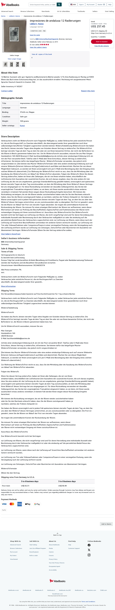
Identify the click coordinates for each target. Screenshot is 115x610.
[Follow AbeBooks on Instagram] (89, 555)
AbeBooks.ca (79, 590)
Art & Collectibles (63, 11)
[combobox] (43, 4)
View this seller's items (38, 47)
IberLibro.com (91, 590)
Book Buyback (34, 552)
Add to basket (102, 41)
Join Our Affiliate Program (38, 548)
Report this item (88, 91)
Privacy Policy (53, 559)
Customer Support (74, 548)
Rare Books (46, 11)
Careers (51, 552)
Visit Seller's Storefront (10, 234)
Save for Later (35, 35)
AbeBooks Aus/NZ (65, 590)
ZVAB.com (103, 590)
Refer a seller (34, 555)
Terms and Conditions (88, 601)
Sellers (95, 11)
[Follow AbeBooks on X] (89, 550)
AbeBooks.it (51, 590)
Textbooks (81, 11)
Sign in (81, 4)
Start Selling (109, 11)
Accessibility (53, 570)
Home (3, 16)
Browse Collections (27, 11)
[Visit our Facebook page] (89, 545)
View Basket (14, 559)
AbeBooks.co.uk (13, 590)
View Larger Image (14, 59)
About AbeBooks (54, 545)
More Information (8, 286)
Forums (51, 555)
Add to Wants (106, 524)
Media (51, 548)
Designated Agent (54, 566)
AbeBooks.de (27, 590)
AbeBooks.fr (39, 590)
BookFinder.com (57, 595)
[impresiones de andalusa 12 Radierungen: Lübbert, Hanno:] (14, 36)
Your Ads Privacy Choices (56, 563)
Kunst (22, 125)
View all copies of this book (42, 54)
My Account (90, 4)
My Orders (13, 555)
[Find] (59, 4)
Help (109, 4)
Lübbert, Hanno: (14, 16)
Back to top (57, 535)
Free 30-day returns (102, 46)
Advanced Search (7, 11)
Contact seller (7, 91)
